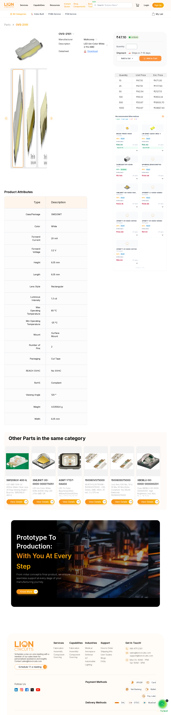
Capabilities (39, 5)
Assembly (58, 651)
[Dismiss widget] (167, 700)
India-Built (39, 14)
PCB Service (70, 14)
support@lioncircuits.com (141, 655)
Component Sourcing (59, 656)
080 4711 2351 (136, 648)
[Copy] (73, 34)
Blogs (103, 658)
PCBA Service (54, 14)
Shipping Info (106, 651)
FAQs (103, 661)
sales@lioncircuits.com (32, 661)
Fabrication (58, 648)
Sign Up (158, 5)
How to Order (107, 648)
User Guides (106, 655)
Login (146, 5)
